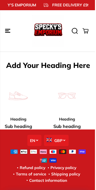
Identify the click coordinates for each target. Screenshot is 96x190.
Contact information (48, 180)
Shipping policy (65, 174)
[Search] (74, 31)
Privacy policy (63, 167)
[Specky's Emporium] (48, 31)
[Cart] (85, 31)
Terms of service (31, 174)
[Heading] (66, 96)
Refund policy (32, 167)
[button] (8, 30)
